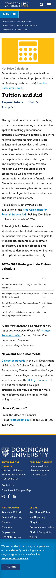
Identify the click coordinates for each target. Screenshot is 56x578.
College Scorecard (39, 380)
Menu (7, 14)
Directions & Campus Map (16, 490)
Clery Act (35, 522)
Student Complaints (40, 532)
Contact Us (8, 485)
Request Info (11, 102)
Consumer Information (42, 527)
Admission (8, 21)
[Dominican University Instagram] (4, 496)
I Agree (11, 566)
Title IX (33, 537)
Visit (31, 102)
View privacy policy (14, 558)
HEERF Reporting (11, 537)
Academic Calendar (12, 512)
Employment (9, 532)
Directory (7, 527)
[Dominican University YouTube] (15, 496)
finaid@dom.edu (20, 420)
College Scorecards (13, 360)
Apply (6, 107)
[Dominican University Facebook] (10, 496)
